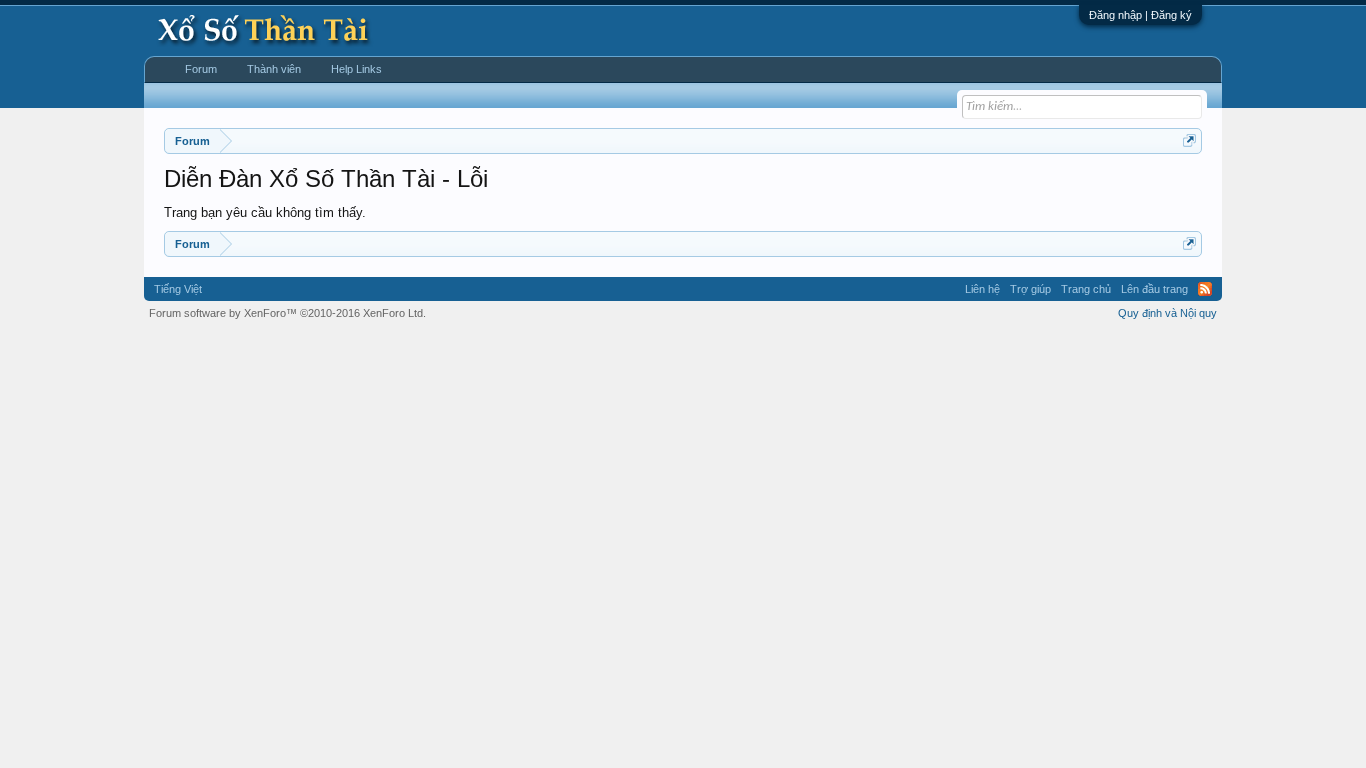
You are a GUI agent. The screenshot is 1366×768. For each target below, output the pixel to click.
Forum (201, 69)
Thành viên (274, 69)
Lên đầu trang (1154, 289)
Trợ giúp (1030, 289)
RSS (1205, 289)
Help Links (356, 69)
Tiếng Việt (178, 289)
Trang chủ (1086, 289)
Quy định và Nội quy (1167, 313)
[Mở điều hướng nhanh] (1189, 140)
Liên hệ (982, 289)
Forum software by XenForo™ (287, 313)
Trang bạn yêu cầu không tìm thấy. (265, 212)
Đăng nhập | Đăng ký (1140, 15)
